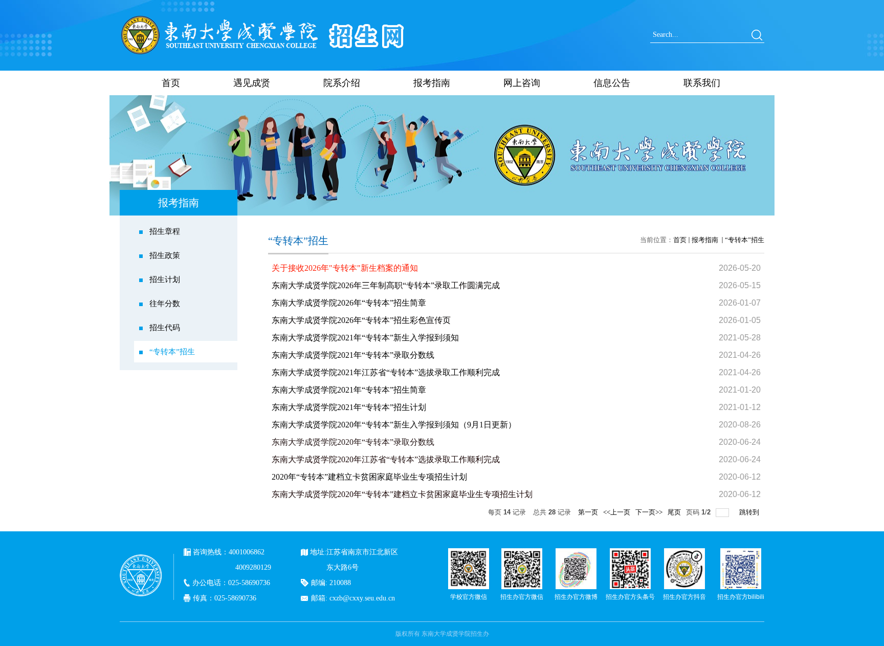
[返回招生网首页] (263, 17)
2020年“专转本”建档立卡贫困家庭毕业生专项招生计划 (369, 476)
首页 (171, 83)
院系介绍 (341, 83)
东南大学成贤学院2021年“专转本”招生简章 (349, 389)
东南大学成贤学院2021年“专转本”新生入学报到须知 (365, 337)
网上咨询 (521, 83)
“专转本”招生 (744, 240)
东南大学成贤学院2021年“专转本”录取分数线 (353, 355)
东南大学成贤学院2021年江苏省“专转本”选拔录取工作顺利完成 (386, 372)
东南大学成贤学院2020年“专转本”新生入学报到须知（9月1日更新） (394, 424)
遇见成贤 (251, 83)
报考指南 (431, 83)
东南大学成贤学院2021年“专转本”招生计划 (349, 407)
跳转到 (750, 512)
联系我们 (701, 83)
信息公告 (611, 83)
